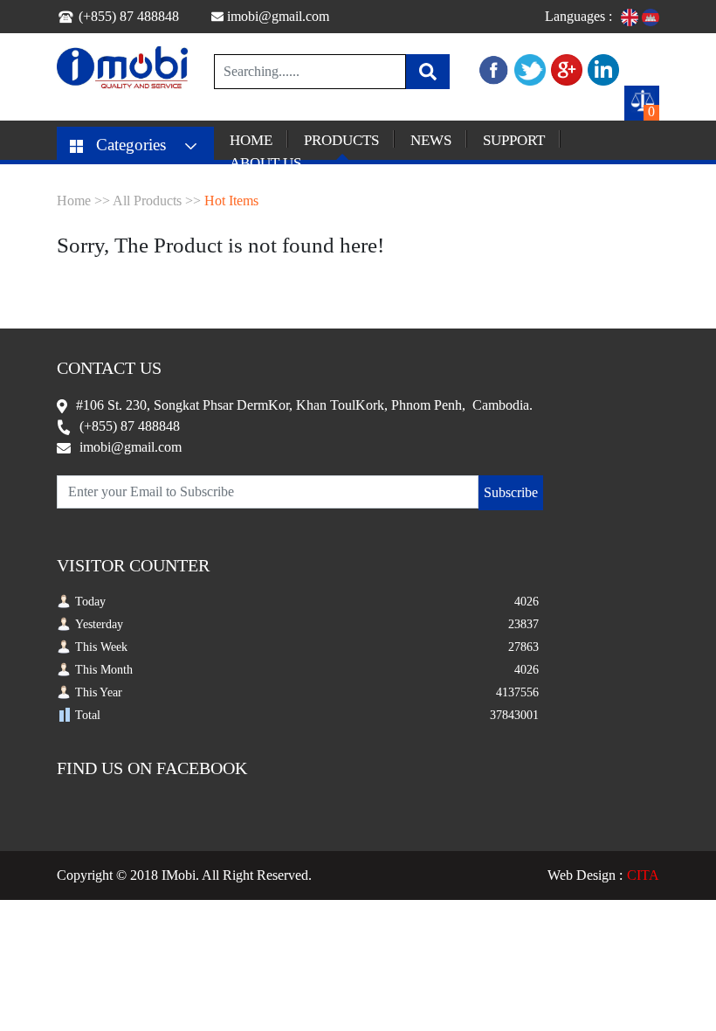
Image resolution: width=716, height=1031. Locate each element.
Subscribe (511, 492)
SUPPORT (514, 140)
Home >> (83, 200)
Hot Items (231, 200)
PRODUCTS (341, 140)
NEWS (430, 140)
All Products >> (157, 200)
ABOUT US (265, 163)
